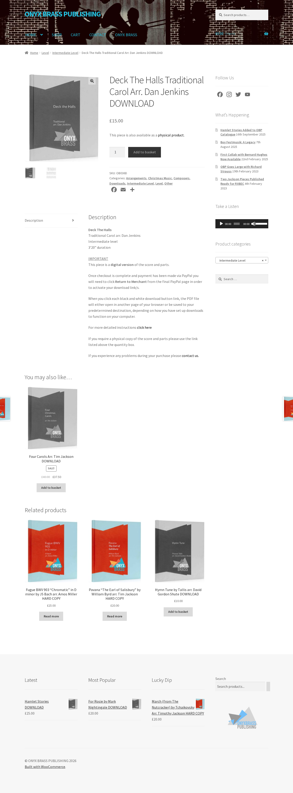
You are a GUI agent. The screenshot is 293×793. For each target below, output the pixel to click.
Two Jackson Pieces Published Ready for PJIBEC (242, 181)
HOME (30, 34)
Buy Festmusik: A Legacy (237, 142)
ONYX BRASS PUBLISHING (63, 14)
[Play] (221, 223)
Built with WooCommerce (45, 766)
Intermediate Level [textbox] (240, 260)
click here (144, 327)
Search (220, 678)
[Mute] (253, 223)
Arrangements (136, 178)
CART (75, 34)
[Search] (268, 686)
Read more (51, 616)
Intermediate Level (65, 53)
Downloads (117, 183)
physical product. (171, 135)
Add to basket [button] (51, 488)
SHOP (57, 34)
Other (168, 183)
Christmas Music (160, 178)
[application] (241, 223)
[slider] (261, 223)
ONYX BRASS (126, 34)
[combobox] (241, 260)
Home (34, 53)
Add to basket (144, 152)
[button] (92, 81)
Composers (182, 178)
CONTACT (97, 34)
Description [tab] (34, 220)
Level (45, 53)
